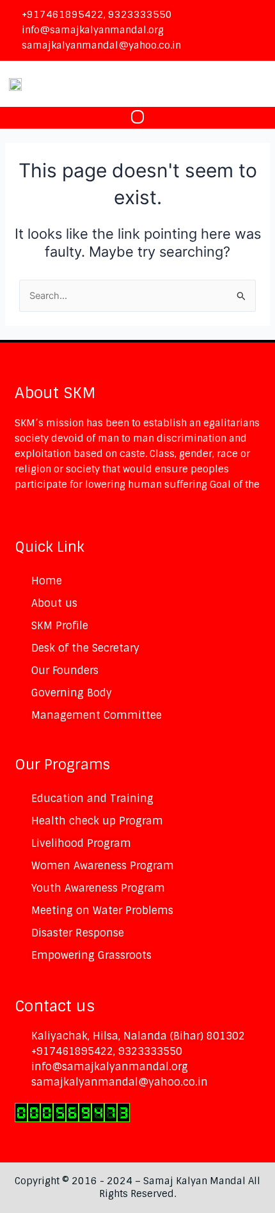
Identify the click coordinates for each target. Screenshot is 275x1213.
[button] (138, 117)
